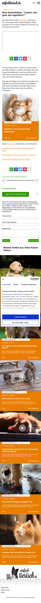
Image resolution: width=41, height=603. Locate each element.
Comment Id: (6, 216)
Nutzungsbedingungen (10, 204)
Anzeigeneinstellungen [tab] (29, 284)
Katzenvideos (11, 144)
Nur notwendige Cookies (20, 322)
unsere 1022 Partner (15, 294)
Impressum (4, 587)
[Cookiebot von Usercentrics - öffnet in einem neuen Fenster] (30, 279)
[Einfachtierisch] (11, 2)
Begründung (6, 228)
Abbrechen (6, 240)
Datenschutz (5, 590)
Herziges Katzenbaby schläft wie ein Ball (16, 159)
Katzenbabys (23, 20)
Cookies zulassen (20, 317)
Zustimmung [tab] (6, 284)
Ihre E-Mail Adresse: (9, 222)
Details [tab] (16, 284)
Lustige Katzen (7, 9)
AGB (2, 592)
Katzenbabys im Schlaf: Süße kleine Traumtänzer (19, 155)
